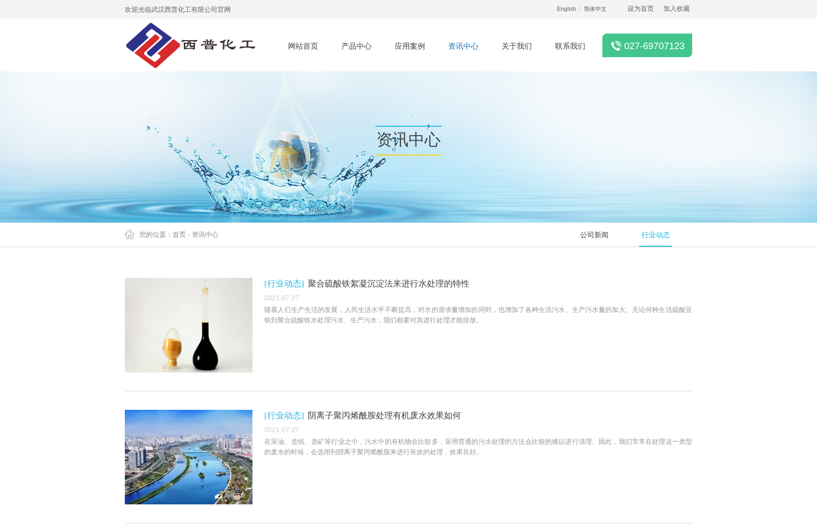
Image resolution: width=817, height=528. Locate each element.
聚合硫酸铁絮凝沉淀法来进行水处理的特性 (388, 283)
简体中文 (595, 9)
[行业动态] (284, 283)
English (566, 9)
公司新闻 (594, 235)
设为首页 (640, 8)
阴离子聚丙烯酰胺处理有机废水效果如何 (384, 415)
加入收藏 (676, 8)
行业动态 (656, 235)
